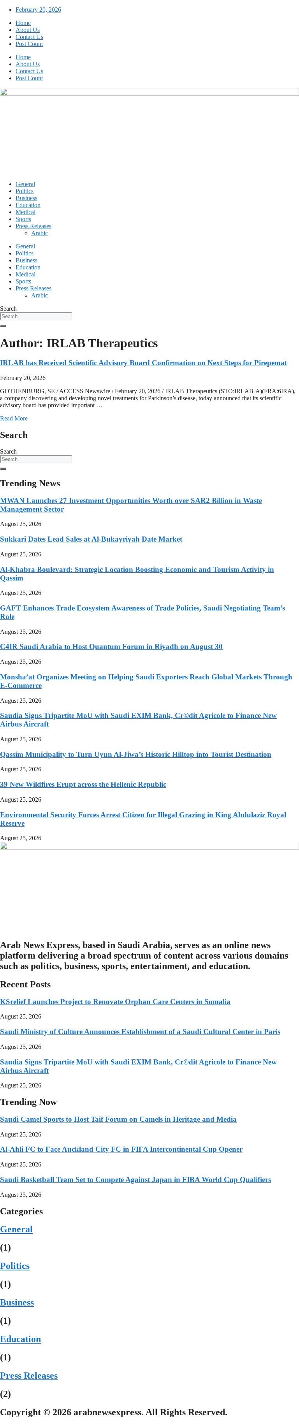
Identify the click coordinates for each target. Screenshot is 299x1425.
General (25, 184)
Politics (24, 191)
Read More (14, 418)
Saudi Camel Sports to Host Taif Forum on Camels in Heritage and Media (118, 1119)
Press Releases (33, 226)
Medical (25, 212)
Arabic (39, 233)
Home (23, 22)
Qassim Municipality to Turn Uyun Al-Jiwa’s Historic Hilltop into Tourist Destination (135, 754)
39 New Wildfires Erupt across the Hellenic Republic (83, 784)
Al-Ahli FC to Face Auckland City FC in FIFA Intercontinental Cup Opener (121, 1149)
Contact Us (29, 36)
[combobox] (36, 316)
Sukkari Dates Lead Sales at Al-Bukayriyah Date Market (91, 539)
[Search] (3, 326)
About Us (28, 29)
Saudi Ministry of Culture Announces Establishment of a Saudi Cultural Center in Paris (140, 1031)
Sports (23, 219)
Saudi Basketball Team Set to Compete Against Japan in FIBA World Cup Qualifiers (135, 1179)
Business (26, 198)
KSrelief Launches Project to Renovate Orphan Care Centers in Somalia (115, 1002)
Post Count (29, 43)
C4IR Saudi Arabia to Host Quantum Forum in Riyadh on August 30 (111, 646)
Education (28, 205)
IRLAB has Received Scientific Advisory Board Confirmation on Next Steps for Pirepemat (143, 363)
